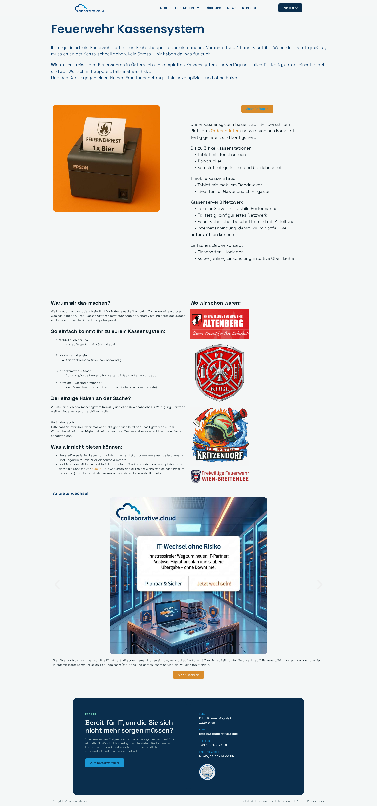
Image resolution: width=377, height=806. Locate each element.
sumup (97, 469)
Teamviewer (265, 801)
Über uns (213, 7)
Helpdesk (247, 801)
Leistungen (184, 7)
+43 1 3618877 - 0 (213, 745)
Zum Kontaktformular (104, 763)
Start (164, 7)
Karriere (249, 7)
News (231, 7)
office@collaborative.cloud (218, 734)
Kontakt (288, 8)
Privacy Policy (315, 801)
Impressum (285, 801)
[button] (57, 584)
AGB (299, 801)
